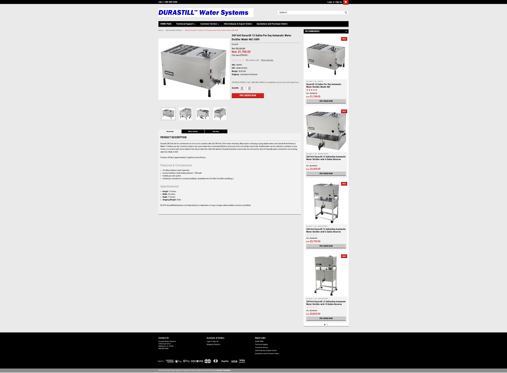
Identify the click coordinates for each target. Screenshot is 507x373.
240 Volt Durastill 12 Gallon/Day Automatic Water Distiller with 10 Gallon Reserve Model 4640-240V (326, 304)
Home (160, 30)
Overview (169, 131)
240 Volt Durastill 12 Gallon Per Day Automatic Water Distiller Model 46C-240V (211, 30)
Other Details (193, 131)
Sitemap (186, 370)
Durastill (309, 81)
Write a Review (267, 60)
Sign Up (338, 2)
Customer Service (209, 23)
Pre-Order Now (326, 101)
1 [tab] (325, 324)
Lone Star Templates (223, 370)
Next (227, 69)
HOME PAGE (166, 23)
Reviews (216, 131)
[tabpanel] (326, 70)
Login (329, 2)
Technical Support (185, 23)
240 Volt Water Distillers (174, 30)
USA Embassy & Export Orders (238, 23)
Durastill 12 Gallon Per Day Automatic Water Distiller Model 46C (323, 85)
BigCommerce (202, 370)
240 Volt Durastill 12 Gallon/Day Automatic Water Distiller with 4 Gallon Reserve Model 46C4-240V (326, 159)
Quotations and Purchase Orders (272, 23)
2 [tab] (327, 324)
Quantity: (235, 88)
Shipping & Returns (213, 344)
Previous (161, 69)
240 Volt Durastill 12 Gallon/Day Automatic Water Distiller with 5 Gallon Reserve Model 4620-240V (326, 232)
